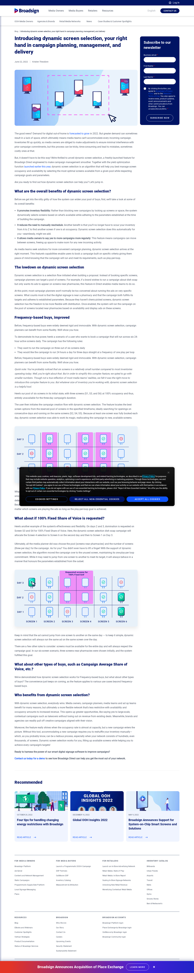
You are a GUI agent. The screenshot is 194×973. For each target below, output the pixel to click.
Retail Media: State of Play (113, 871)
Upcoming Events (63, 941)
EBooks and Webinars (24, 928)
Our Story (60, 928)
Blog (16, 31)
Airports (150, 876)
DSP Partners (61, 871)
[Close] (168, 472)
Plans (17, 894)
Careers (59, 937)
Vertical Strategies (22, 937)
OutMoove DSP (62, 876)
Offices (149, 890)
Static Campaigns (22, 880)
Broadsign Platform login (112, 923)
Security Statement (64, 946)
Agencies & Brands (46, 21)
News (89, 21)
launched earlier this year (37, 166)
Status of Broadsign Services (26, 946)
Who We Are (61, 923)
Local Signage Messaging (25, 890)
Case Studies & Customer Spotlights (115, 21)
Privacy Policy (148, 476)
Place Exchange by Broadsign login (117, 928)
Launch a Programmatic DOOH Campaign (73, 866)
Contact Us (170, 11)
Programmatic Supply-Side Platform (30, 885)
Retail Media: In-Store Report (114, 876)
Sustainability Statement (66, 951)
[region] (97, 486)
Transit (149, 880)
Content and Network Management (29, 876)
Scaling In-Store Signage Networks (116, 880)
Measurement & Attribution (67, 885)
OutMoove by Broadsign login (114, 932)
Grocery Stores (153, 899)
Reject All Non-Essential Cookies (97, 499)
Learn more (137, 967)
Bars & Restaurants (154, 903)
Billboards (151, 866)
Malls (149, 885)
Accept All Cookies (147, 499)
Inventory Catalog (63, 880)
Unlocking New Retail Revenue (114, 885)
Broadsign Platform (23, 866)
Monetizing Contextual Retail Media (117, 890)
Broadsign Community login (114, 937)
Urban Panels (152, 871)
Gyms (149, 894)
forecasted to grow (79, 133)
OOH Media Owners (24, 21)
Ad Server (18, 871)
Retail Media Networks (69, 21)
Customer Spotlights (23, 932)
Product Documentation (24, 941)
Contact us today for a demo (30, 758)
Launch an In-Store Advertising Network (118, 866)
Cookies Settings (46, 499)
